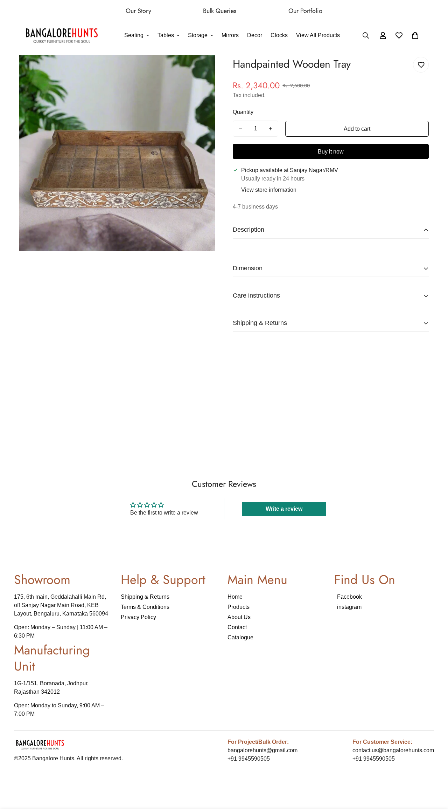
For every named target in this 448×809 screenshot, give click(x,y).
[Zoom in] (209, 70)
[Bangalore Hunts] (62, 35)
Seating (134, 36)
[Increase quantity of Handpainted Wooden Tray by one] (270, 128)
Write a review (284, 509)
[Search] (366, 35)
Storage (198, 36)
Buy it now (331, 152)
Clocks (279, 36)
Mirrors (230, 36)
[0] (415, 36)
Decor (254, 36)
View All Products (318, 36)
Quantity (243, 112)
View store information (268, 190)
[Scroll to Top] (434, 771)
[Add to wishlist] (421, 65)
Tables (166, 36)
